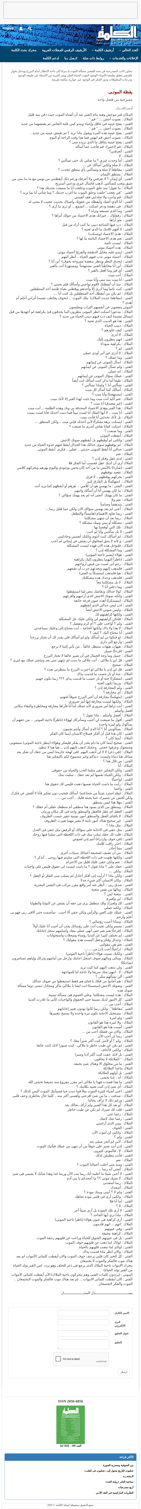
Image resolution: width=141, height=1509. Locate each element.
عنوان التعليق (122, 1333)
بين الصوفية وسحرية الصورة (118, 1465)
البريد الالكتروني (120, 1324)
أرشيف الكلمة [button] (104, 50)
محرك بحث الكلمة (24, 50)
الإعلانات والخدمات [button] (124, 58)
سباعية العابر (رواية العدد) (119, 1481)
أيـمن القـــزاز (124, 108)
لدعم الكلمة (51, 58)
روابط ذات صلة (93, 58)
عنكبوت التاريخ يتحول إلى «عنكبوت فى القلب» (108, 1470)
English (8, 28)
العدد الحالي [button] (129, 50)
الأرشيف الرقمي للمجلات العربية (64, 50)
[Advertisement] (70, 10)
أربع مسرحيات (125, 1487)
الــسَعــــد (128, 1476)
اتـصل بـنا (70, 58)
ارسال (123, 1372)
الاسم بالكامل (122, 1313)
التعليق (118, 1342)
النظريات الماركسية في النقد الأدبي (114, 1492)
